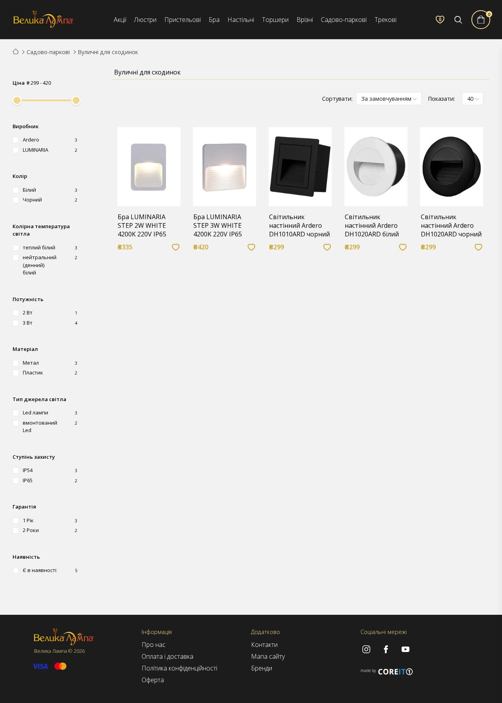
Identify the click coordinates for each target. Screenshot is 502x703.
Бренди (261, 668)
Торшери (275, 19)
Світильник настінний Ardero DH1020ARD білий (372, 225)
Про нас (154, 644)
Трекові (386, 19)
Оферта (153, 680)
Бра (214, 19)
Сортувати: (337, 98)
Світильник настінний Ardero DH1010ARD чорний (299, 225)
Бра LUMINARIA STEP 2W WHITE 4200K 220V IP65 (142, 225)
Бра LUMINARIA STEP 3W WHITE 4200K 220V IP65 (217, 225)
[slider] (17, 100)
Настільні (240, 19)
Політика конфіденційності (179, 668)
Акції (120, 19)
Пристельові (182, 19)
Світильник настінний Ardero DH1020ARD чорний (451, 225)
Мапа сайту (268, 656)
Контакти (264, 644)
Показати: (441, 98)
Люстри (145, 19)
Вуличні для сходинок (108, 52)
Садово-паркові (344, 19)
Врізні (304, 19)
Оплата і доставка (167, 656)
